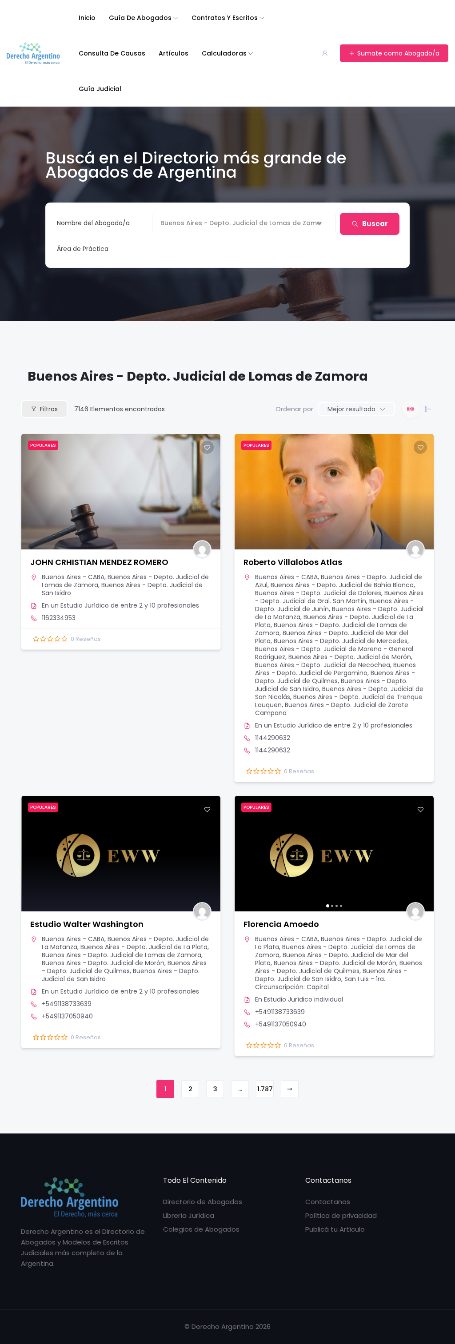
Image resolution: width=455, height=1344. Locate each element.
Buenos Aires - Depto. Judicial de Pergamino (335, 668)
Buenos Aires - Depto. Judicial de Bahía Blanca (342, 585)
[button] (245, 853)
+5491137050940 (67, 1016)
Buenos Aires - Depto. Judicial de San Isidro (122, 589)
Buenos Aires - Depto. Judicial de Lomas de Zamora (121, 954)
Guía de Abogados (140, 17)
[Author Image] (202, 549)
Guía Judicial (100, 88)
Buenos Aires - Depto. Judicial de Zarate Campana (331, 708)
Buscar (375, 223)
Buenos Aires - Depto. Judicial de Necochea (322, 664)
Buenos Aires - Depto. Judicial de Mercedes (340, 640)
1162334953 (59, 618)
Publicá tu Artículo (335, 1229)
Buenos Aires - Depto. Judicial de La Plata (144, 946)
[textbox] (82, 248)
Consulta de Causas (112, 53)
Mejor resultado (351, 409)
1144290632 (272, 738)
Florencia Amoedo (281, 924)
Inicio (87, 17)
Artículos (173, 53)
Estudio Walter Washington (87, 924)
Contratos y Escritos (225, 17)
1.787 (265, 1089)
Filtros (49, 409)
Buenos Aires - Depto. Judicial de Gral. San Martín (339, 596)
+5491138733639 (67, 1004)
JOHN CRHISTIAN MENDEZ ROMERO (99, 562)
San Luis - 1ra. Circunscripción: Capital (320, 982)
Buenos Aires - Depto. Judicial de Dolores (318, 592)
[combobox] (189, 249)
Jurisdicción (178, 223)
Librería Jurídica (188, 1215)
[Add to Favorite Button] (207, 447)
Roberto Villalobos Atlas (292, 562)
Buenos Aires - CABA (73, 577)
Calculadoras (224, 53)
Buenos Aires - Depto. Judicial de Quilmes (335, 676)
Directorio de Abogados (202, 1201)
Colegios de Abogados (201, 1229)
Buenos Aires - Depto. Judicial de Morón (349, 656)
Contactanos (327, 1201)
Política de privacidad (341, 1215)
